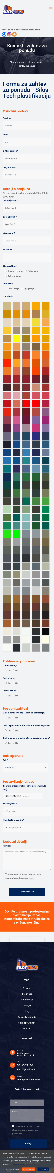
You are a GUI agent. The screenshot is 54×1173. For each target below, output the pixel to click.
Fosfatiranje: (9, 690)
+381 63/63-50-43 (26, 1069)
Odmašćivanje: (10, 665)
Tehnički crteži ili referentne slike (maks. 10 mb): (24, 788)
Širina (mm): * (10, 217)
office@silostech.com (28, 1079)
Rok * (5, 760)
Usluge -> (31, 62)
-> (25, 62)
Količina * (7, 249)
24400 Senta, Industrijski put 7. (26, 1054)
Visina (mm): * (10, 233)
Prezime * (7, 118)
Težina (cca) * (10, 803)
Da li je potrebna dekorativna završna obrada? (26, 738)
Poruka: (7, 846)
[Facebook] (4, 34)
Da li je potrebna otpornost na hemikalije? (24, 712)
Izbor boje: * (9, 296)
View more (18, 1164)
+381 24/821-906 (25, 1064)
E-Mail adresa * (10, 151)
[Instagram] (9, 34)
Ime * (5, 134)
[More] (14, 34)
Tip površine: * (10, 266)
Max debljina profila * (13, 820)
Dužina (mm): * (10, 200)
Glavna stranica (17, 62)
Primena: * (8, 283)
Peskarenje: (9, 678)
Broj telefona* (10, 167)
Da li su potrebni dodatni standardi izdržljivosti (26, 725)
